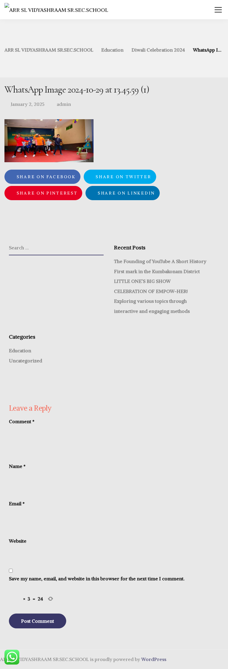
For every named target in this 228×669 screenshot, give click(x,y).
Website (17, 541)
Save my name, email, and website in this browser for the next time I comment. (96, 578)
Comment (21, 421)
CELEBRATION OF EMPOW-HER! (151, 291)
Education (20, 350)
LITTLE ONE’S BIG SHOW (142, 281)
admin (64, 104)
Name (17, 466)
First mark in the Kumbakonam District (157, 271)
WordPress (153, 659)
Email (17, 503)
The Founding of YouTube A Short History (160, 261)
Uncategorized (25, 361)
